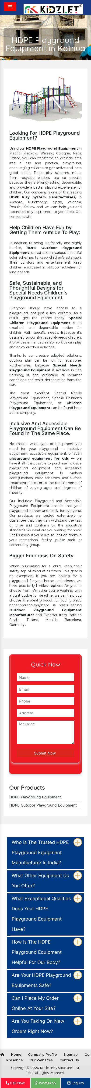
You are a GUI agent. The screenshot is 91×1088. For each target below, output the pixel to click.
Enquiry (77, 1083)
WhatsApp (47, 1083)
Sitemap (70, 1054)
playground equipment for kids (39, 458)
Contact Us (69, 1060)
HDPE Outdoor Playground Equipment (43, 805)
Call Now (17, 1083)
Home (16, 1054)
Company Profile (42, 1054)
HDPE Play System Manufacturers (42, 197)
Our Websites (41, 1060)
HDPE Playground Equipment (52, 148)
